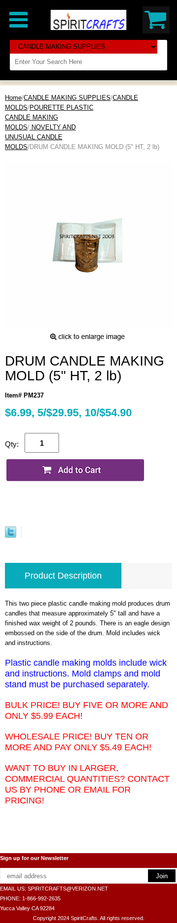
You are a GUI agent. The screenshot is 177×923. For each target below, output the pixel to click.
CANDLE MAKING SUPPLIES (67, 97)
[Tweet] (10, 535)
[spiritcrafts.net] (88, 19)
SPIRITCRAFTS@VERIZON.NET (68, 889)
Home (13, 97)
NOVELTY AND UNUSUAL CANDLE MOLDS (40, 137)
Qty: (12, 444)
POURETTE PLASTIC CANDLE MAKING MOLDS (49, 117)
